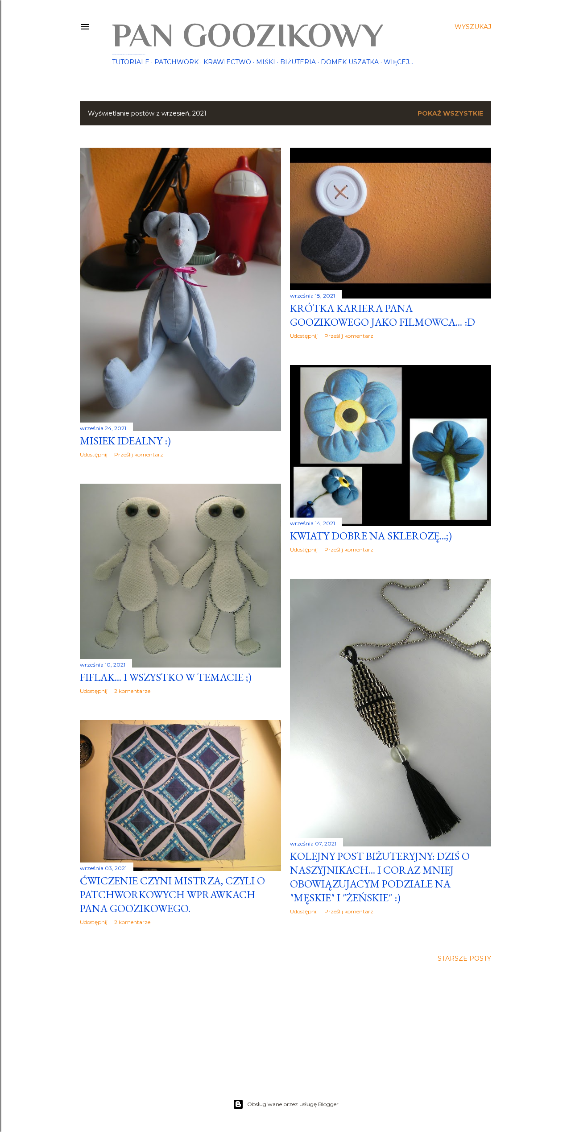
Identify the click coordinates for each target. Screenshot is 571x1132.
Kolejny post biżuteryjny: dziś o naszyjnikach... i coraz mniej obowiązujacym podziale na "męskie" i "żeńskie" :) (380, 876)
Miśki (265, 62)
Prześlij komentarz (138, 454)
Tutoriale (130, 62)
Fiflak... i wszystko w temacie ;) (166, 677)
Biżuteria (298, 62)
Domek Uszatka (350, 62)
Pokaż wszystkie (450, 113)
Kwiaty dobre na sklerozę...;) (371, 536)
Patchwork (176, 62)
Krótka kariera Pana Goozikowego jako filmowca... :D (382, 315)
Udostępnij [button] (94, 454)
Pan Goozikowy (247, 35)
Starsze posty (464, 958)
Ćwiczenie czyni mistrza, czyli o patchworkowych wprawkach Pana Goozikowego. (172, 894)
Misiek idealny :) (125, 441)
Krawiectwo (227, 62)
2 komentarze (132, 691)
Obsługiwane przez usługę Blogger (293, 1104)
